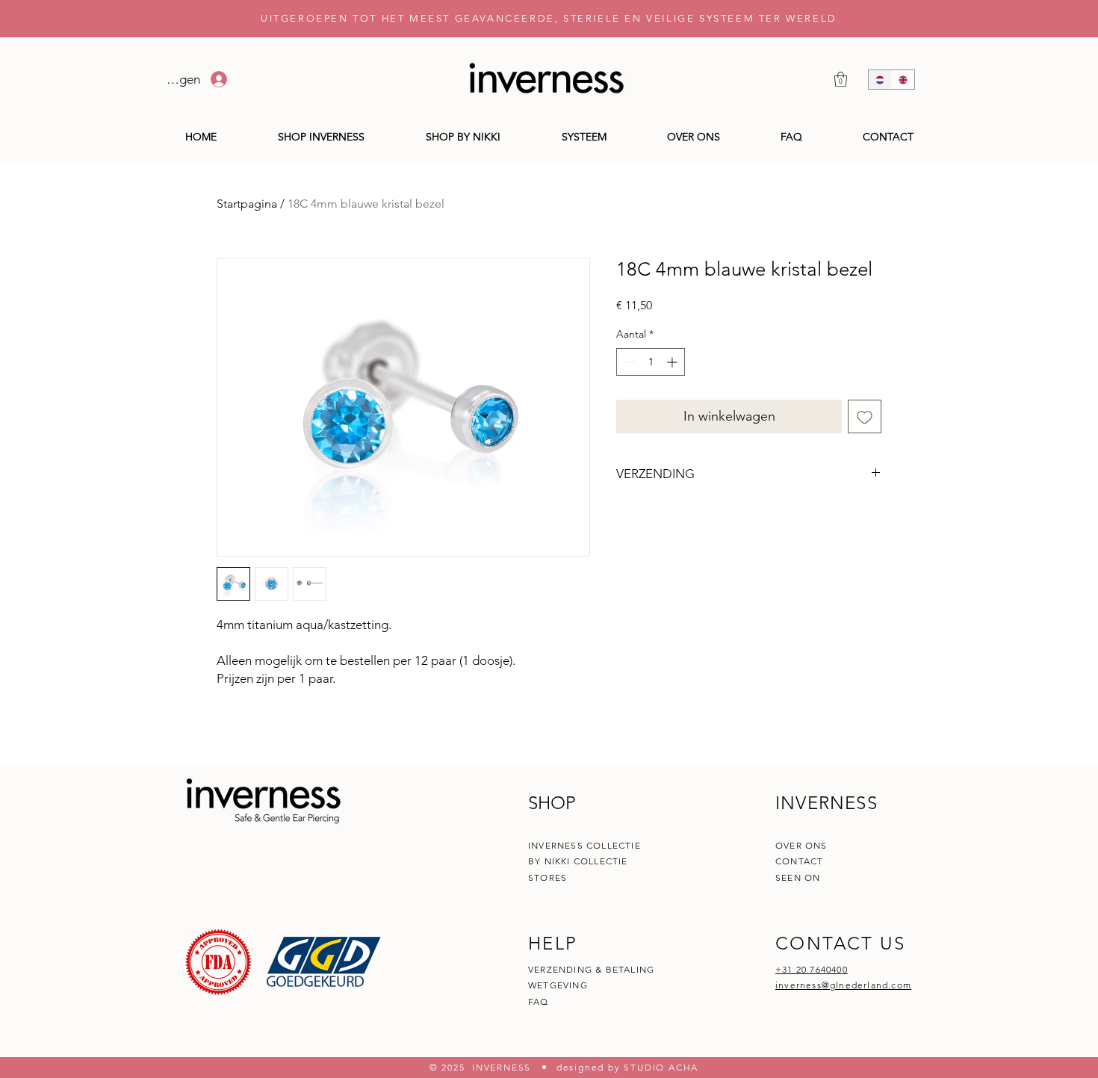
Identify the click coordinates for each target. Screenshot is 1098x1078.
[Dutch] (880, 79)
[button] (840, 79)
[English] (902, 79)
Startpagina (247, 203)
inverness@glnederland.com (843, 985)
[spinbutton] (650, 362)
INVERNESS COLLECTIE (584, 845)
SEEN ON (797, 877)
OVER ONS (801, 845)
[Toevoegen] (864, 416)
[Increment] (673, 362)
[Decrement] (627, 362)
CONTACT (801, 861)
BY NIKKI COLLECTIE (578, 861)
